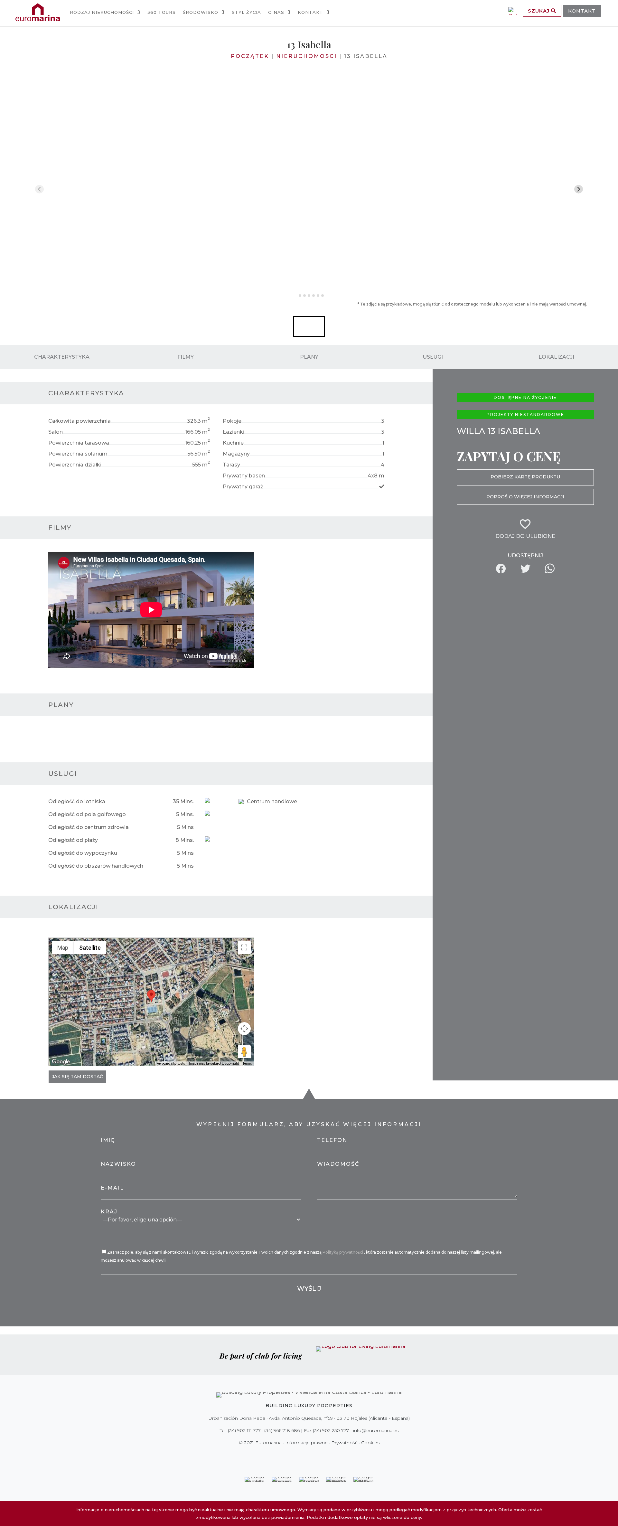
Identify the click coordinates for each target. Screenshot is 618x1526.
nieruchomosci (306, 56)
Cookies (370, 1443)
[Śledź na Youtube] (322, 1455)
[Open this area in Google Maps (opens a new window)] (60, 1062)
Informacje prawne (306, 1443)
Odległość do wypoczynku (82, 853)
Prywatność (344, 1443)
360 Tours (161, 12)
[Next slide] (578, 189)
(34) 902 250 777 (331, 1430)
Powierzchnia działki (74, 465)
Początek (250, 56)
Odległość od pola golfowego (87, 814)
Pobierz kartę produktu (525, 477)
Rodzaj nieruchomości (102, 12)
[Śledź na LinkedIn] (331, 1455)
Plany (309, 357)
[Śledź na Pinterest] (313, 1455)
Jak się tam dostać (77, 1076)
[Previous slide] (39, 189)
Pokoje (232, 421)
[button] (309, 326)
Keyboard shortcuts (170, 1063)
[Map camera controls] (244, 1028)
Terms (247, 1063)
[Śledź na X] (295, 1455)
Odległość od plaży (73, 840)
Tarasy (231, 465)
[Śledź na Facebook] (286, 1455)
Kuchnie (233, 443)
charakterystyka (61, 357)
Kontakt (310, 12)
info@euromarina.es (375, 1430)
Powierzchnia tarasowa (78, 443)
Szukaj (539, 11)
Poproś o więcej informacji (525, 497)
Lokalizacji (556, 357)
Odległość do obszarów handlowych (95, 866)
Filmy (185, 357)
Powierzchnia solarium (78, 454)
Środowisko (200, 12)
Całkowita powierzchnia (79, 421)
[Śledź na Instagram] (304, 1455)
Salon (55, 432)
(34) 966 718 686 (282, 1430)
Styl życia (246, 12)
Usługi (433, 357)
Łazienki (233, 432)
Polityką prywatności (343, 1252)
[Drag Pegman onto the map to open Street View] (244, 1051)
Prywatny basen (244, 476)
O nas (276, 12)
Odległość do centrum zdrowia (88, 827)
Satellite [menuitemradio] (90, 947)
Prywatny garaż (243, 487)
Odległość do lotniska (76, 801)
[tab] (295, 295)
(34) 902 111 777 (244, 1430)
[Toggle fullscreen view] (244, 947)
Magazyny (236, 454)
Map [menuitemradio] (62, 947)
